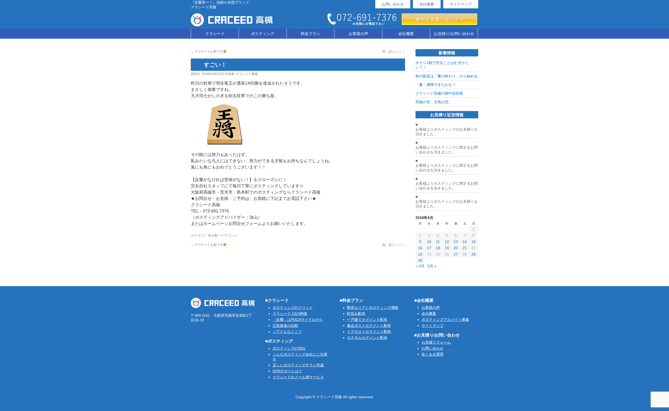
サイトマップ (461, 4)
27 (456, 254)
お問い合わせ (393, 4)
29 (473, 254)
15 (473, 242)
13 (456, 242)
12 (447, 242)
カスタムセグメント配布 (367, 337)
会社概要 (426, 4)
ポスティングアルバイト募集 (445, 319)
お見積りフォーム (436, 342)
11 (438, 242)
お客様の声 (358, 33)
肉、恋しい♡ (393, 51)
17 (429, 248)
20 (456, 248)
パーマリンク (227, 235)
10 (429, 242)
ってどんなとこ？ (287, 331)
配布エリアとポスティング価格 (372, 307)
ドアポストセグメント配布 (369, 331)
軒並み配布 (356, 313)
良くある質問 (432, 354)
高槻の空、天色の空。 (434, 102)
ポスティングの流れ (289, 348)
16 (420, 248)
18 (438, 248)
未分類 (212, 235)
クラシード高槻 (247, 74)
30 (420, 260)
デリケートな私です (207, 51)
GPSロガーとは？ (287, 371)
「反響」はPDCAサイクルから (298, 319)
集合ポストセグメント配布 (369, 325)
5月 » (432, 266)
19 (447, 248)
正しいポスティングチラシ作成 (298, 365)
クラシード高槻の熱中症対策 (439, 93)
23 (420, 254)
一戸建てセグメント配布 (367, 319)
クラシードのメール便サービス (298, 377)
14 (465, 242)
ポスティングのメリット (293, 307)
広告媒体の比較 (285, 325)
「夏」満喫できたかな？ (436, 85)
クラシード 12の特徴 (290, 313)
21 (465, 248)
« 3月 (420, 266)
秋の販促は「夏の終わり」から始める (447, 76)
